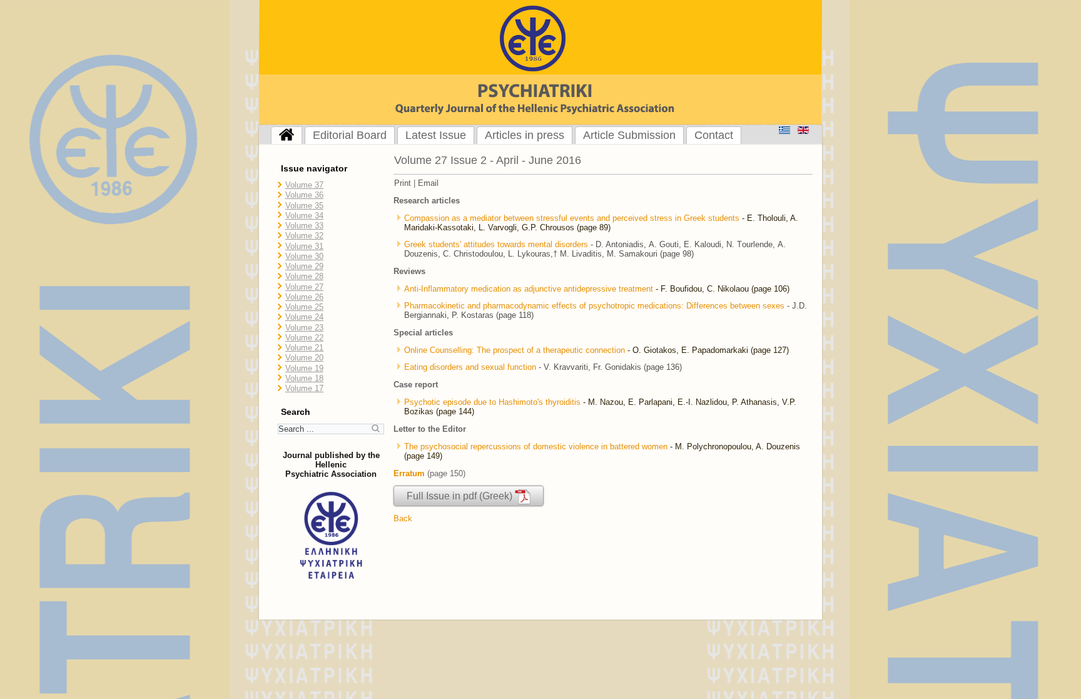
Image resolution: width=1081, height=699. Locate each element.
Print (402, 183)
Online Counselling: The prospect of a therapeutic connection (514, 350)
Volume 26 (304, 297)
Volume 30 (304, 256)
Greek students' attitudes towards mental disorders (496, 244)
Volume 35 (304, 205)
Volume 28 (304, 276)
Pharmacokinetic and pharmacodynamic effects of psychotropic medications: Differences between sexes (594, 305)
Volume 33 (304, 225)
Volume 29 (304, 266)
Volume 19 (304, 368)
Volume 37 (304, 185)
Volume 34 (304, 215)
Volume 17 (304, 388)
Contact (713, 135)
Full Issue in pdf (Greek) (461, 496)
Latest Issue (435, 135)
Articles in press (524, 135)
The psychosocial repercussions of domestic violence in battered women (535, 446)
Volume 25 (304, 307)
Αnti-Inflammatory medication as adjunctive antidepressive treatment (530, 288)
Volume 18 (304, 378)
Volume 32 (304, 235)
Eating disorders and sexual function (470, 367)
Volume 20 (304, 357)
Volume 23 (304, 327)
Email (428, 183)
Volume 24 (304, 317)
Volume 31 (304, 246)
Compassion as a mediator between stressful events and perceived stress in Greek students (571, 218)
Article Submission (629, 135)
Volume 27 (304, 287)
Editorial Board (350, 135)
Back (402, 518)
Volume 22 (304, 337)
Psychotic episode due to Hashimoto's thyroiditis (492, 402)
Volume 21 (304, 347)
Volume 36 (304, 195)
